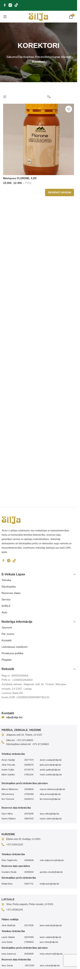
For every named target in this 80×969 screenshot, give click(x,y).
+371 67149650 (24, 740)
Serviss (6, 599)
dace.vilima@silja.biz (49, 813)
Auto (4, 612)
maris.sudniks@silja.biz (51, 774)
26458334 (29, 872)
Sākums (11, 56)
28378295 (29, 813)
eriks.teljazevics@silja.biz (52, 860)
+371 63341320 (14, 844)
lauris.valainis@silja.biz (50, 937)
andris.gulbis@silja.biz (50, 769)
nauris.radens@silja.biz (51, 818)
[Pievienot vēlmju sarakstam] (68, 109)
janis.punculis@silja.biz (50, 765)
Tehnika (6, 580)
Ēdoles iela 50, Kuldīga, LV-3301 (23, 839)
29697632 (29, 818)
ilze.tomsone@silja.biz (50, 799)
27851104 (28, 774)
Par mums (8, 633)
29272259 (29, 965)
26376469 (29, 937)
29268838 (29, 860)
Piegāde (7, 659)
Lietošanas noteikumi (15, 646)
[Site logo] (39, 16)
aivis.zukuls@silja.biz (50, 965)
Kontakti (6, 640)
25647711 (28, 884)
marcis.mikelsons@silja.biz (52, 789)
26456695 (29, 954)
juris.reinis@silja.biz (49, 942)
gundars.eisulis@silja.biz (51, 872)
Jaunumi (7, 627)
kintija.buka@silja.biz (49, 884)
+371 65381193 (14, 909)
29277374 (29, 760)
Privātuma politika (12, 653)
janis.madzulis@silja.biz (51, 925)
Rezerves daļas (11, 593)
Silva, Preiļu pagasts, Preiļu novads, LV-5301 (29, 904)
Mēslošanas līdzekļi (57, 56)
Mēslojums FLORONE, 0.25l (20, 178)
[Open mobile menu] (5, 17)
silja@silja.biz (14, 717)
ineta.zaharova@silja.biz (51, 954)
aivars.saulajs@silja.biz (51, 760)
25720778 (29, 769)
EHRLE (6, 605)
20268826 (29, 789)
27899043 (29, 942)
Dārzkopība (9, 586)
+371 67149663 (40, 744)
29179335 (29, 925)
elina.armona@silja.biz (50, 794)
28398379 (29, 765)
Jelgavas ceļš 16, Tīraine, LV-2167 (24, 734)
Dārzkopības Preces (31, 56)
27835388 (29, 794)
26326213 (29, 799)
